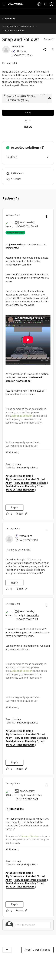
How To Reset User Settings (30, 483)
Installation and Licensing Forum (25, 486)
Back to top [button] (7, 950)
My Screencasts (15, 479)
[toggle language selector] (39, 4)
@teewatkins (16, 244)
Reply (28, 112)
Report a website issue (37, 949)
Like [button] (26, 121)
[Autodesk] (16, 4)
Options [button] (48, 39)
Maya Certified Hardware (20, 489)
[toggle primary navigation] (6, 4)
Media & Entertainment (21, 26)
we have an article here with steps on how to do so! (25, 379)
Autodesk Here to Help (18, 476)
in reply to (27, 615)
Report (28, 126)
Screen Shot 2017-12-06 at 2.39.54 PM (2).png (21, 98)
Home (5, 26)
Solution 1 (11, 157)
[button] (52, 49)
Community (8, 18)
